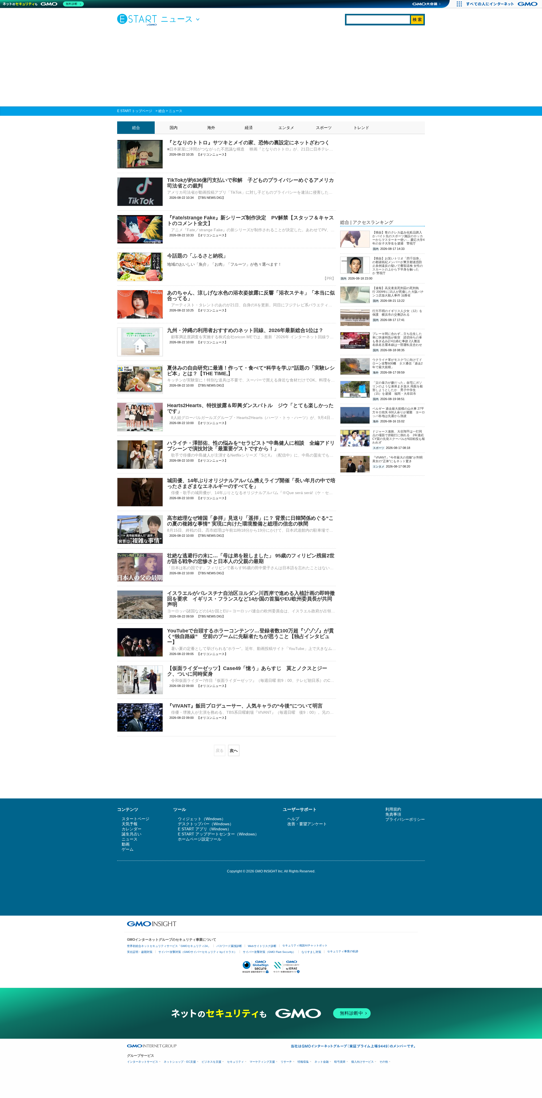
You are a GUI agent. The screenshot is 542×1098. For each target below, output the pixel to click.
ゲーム (128, 849)
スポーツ (324, 127)
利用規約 (393, 809)
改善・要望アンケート (307, 824)
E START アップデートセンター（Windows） (218, 834)
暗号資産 (340, 1061)
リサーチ (286, 1061)
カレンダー (131, 829)
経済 (249, 127)
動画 (126, 844)
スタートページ (135, 819)
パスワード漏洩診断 (229, 946)
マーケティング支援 (262, 1061)
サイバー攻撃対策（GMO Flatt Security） (269, 951)
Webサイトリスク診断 (262, 946)
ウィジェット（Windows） (202, 819)
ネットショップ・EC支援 (180, 1061)
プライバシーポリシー (405, 819)
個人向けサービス (362, 1061)
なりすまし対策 (311, 951)
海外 (211, 127)
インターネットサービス (142, 1061)
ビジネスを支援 (211, 1061)
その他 (383, 1061)
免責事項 (393, 814)
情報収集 (303, 1061)
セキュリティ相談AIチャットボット (304, 945)
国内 (174, 127)
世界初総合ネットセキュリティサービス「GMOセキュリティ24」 (169, 946)
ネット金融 (321, 1061)
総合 (161, 111)
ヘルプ (293, 819)
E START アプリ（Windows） (204, 829)
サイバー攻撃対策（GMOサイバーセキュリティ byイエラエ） (197, 951)
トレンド (361, 127)
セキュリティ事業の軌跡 (342, 951)
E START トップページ (134, 111)
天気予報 (129, 824)
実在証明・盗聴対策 (139, 951)
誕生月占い (131, 834)
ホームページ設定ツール (199, 839)
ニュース (175, 111)
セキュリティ (235, 1061)
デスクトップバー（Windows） (205, 824)
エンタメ (286, 127)
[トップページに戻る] (138, 19)
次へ (234, 750)
